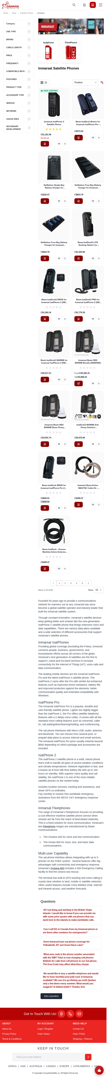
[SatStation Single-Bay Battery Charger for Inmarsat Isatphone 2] (54, 167)
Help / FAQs (79, 1034)
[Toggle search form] (74, 5)
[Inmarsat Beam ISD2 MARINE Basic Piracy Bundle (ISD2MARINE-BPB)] (54, 406)
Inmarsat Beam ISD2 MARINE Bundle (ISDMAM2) (88, 361)
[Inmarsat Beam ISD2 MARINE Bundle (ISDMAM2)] (88, 342)
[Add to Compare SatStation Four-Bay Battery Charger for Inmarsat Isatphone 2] (98, 201)
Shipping (77, 1039)
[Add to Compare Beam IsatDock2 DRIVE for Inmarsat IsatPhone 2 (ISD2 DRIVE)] (64, 318)
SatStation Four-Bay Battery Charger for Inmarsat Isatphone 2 (88, 186)
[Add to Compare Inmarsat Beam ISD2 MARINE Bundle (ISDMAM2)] (98, 383)
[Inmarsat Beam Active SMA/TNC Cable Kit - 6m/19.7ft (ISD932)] (88, 467)
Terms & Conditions (12, 1039)
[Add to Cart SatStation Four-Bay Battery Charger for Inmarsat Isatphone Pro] (45, 258)
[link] (53, 583)
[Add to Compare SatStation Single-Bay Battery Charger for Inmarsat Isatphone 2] (64, 201)
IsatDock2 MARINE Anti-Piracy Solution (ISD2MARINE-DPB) (87, 426)
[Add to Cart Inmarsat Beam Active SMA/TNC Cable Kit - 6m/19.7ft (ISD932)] (78, 504)
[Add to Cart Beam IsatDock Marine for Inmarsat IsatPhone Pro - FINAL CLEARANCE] (78, 137)
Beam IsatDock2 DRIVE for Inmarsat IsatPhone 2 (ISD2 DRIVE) (54, 301)
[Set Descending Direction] (102, 82)
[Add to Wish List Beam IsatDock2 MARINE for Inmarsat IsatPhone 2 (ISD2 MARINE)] (59, 379)
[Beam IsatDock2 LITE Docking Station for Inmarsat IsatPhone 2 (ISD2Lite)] (88, 224)
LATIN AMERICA (81, 1066)
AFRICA (12, 1066)
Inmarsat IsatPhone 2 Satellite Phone (54, 122)
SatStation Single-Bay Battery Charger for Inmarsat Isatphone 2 (54, 186)
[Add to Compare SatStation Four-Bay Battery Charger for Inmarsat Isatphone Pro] (64, 258)
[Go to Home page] (10, 5)
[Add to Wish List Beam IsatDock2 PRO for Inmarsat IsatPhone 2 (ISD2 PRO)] (92, 318)
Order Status (43, 1034)
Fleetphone (49, 826)
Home (5, 13)
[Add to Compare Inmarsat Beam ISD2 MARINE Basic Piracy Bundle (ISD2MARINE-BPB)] (64, 444)
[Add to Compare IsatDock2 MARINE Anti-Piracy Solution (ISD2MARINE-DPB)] (98, 444)
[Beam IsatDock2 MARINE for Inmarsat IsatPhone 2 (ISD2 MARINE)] (54, 342)
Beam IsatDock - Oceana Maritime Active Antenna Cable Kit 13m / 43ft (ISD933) (54, 550)
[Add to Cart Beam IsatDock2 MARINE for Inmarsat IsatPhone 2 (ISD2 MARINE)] (45, 379)
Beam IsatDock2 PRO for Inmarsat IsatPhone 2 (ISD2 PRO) (88, 301)
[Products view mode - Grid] (42, 82)
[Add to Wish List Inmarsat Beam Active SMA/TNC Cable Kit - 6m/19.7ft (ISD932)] (92, 504)
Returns (88, 1039)
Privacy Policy (9, 1034)
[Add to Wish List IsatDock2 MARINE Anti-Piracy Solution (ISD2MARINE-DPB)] (92, 444)
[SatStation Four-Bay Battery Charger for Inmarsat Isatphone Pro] (54, 224)
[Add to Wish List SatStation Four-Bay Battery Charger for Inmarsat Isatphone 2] (92, 201)
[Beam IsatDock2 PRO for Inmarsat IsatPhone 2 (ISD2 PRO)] (88, 281)
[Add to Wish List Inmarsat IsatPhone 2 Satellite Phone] (59, 143)
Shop (14, 13)
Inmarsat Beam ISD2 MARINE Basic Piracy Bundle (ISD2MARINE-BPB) (54, 426)
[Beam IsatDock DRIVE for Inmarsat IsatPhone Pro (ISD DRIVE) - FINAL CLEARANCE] (54, 467)
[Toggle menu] (100, 5)
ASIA (23, 1066)
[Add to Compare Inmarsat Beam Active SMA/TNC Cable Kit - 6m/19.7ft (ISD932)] (98, 504)
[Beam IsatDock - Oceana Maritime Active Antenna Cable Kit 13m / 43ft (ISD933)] (54, 531)
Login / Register (45, 1029)
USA (96, 1066)
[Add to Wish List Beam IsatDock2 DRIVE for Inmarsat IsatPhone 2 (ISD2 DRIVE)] (59, 318)
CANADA (51, 1066)
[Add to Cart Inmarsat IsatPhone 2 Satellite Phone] (45, 144)
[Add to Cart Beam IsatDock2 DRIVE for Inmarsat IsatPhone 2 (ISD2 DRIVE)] (45, 319)
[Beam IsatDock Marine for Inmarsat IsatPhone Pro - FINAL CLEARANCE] (88, 103)
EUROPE (64, 1066)
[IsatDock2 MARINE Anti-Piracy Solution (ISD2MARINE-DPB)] (88, 406)
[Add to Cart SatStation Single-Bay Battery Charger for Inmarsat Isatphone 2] (45, 201)
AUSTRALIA (36, 1066)
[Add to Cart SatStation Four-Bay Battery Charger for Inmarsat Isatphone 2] (78, 201)
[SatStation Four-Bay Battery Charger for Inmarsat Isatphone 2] (88, 167)
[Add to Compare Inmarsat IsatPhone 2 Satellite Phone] (64, 143)
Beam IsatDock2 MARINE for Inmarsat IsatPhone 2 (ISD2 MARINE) (54, 361)
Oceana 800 (57, 868)
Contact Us (78, 1029)
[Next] (88, 583)
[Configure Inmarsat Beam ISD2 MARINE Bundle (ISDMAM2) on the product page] (78, 383)
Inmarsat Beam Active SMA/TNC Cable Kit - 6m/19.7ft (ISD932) (88, 486)
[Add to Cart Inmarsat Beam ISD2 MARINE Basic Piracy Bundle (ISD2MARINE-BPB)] (45, 444)
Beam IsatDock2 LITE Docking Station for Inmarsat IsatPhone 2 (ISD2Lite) (88, 244)
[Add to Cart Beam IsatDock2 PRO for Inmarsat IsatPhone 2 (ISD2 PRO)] (78, 319)
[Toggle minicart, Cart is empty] (93, 5)
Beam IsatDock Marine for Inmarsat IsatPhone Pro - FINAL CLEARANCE (88, 123)
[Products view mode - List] (46, 82)
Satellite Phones (26, 13)
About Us (6, 1029)
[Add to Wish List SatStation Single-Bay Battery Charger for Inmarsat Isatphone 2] (59, 201)
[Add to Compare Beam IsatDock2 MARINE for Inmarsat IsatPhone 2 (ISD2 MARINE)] (64, 379)
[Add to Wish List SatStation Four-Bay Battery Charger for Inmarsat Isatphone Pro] (59, 258)
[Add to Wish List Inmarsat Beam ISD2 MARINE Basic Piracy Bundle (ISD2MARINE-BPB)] (59, 444)
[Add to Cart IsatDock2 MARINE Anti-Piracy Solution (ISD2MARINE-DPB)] (78, 444)
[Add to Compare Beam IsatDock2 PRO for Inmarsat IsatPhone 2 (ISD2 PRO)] (98, 318)
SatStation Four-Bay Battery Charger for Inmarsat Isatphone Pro (54, 244)
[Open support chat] (99, 1070)
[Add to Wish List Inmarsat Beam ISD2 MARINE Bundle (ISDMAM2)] (92, 383)
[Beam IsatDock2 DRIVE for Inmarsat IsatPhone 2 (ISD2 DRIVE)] (54, 281)
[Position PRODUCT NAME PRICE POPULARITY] (86, 82)
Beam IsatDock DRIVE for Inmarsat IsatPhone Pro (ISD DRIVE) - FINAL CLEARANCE (54, 486)
